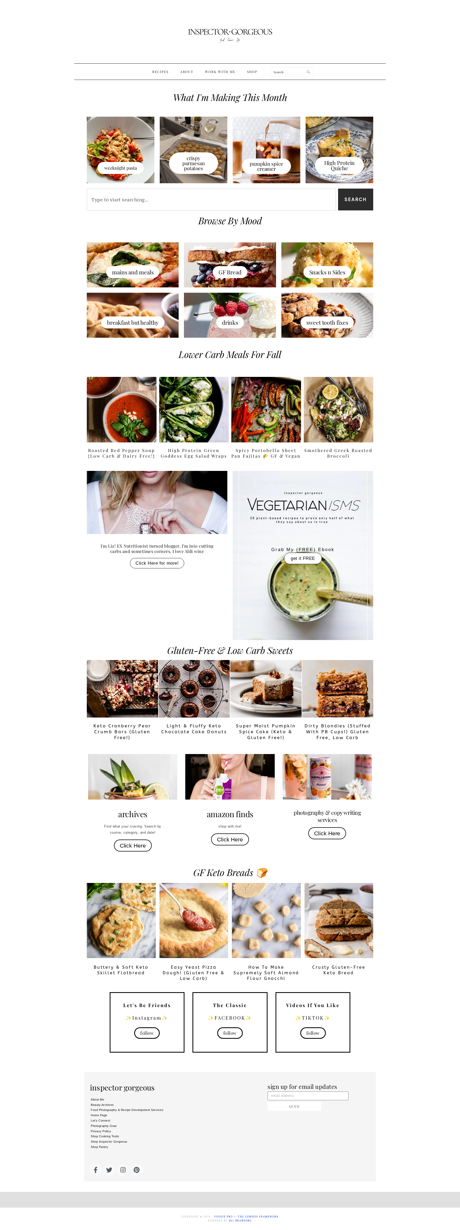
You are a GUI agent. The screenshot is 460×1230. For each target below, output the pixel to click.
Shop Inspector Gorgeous (109, 1141)
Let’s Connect (100, 1120)
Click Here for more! (157, 563)
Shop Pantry (99, 1146)
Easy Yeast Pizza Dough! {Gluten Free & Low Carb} (194, 973)
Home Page (99, 1115)
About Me (97, 1099)
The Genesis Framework (258, 1216)
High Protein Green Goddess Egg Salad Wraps (194, 453)
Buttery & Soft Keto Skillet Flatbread (121, 970)
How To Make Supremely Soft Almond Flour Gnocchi (266, 973)
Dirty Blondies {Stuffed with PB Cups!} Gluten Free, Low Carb (338, 731)
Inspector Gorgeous (230, 31)
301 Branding (240, 1220)
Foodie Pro (223, 1216)
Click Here (133, 845)
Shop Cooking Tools (105, 1136)
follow (147, 1033)
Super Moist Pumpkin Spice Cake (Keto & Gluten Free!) (266, 731)
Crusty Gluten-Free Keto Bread (338, 970)
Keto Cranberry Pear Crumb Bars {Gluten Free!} (122, 731)
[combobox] (211, 199)
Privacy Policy (101, 1131)
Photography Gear (104, 1125)
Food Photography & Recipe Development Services (127, 1109)
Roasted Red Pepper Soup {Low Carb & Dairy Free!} (121, 453)
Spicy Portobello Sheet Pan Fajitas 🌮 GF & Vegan (266, 453)
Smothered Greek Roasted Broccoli (338, 453)
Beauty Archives (102, 1104)
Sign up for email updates (302, 1086)
